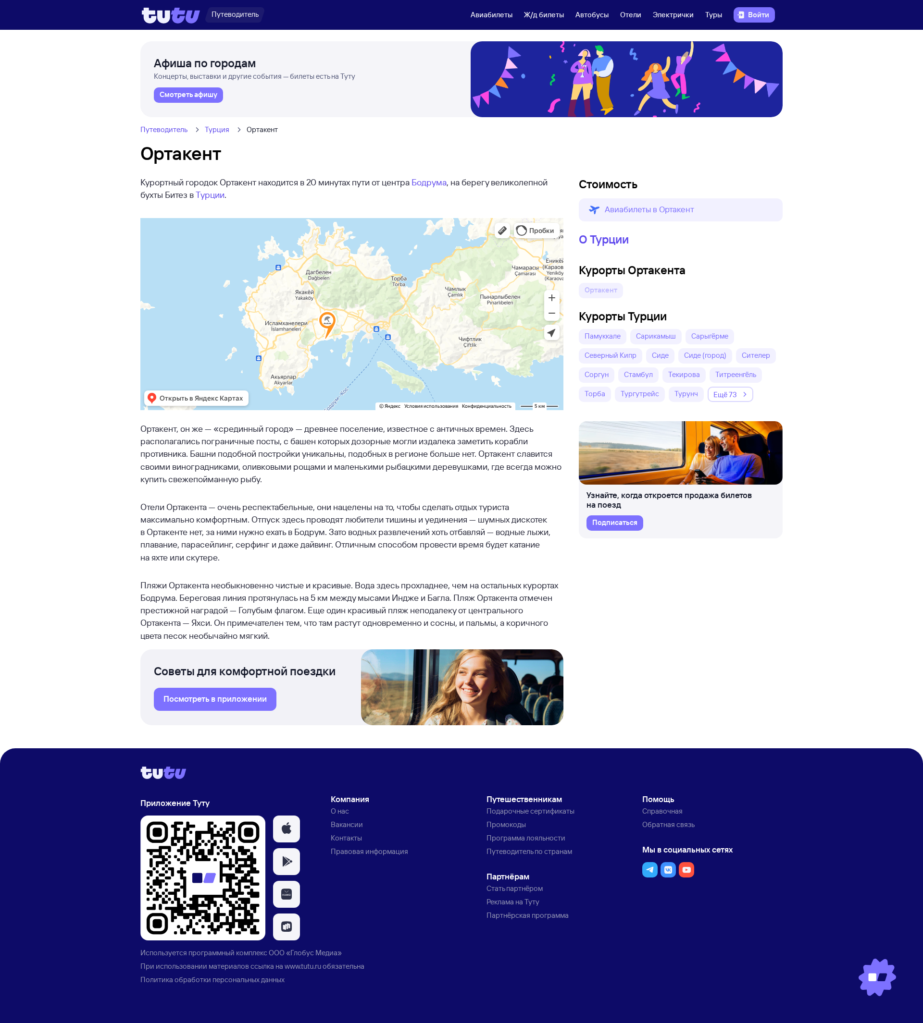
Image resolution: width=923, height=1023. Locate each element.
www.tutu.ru (303, 966)
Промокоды (506, 824)
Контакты (346, 837)
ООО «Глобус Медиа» (305, 952)
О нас (340, 811)
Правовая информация (369, 851)
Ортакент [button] (601, 289)
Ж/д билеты (544, 14)
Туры (713, 14)
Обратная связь (668, 824)
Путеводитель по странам (529, 851)
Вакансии (347, 824)
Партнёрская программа (527, 915)
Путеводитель (163, 129)
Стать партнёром (514, 888)
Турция (217, 129)
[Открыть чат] (877, 977)
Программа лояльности (525, 837)
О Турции (604, 239)
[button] (681, 209)
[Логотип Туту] (170, 15)
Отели (630, 14)
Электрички (673, 14)
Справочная (662, 811)
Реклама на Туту (512, 901)
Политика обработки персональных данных (212, 979)
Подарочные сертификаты (530, 811)
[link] (188, 95)
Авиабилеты (491, 14)
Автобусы (592, 14)
